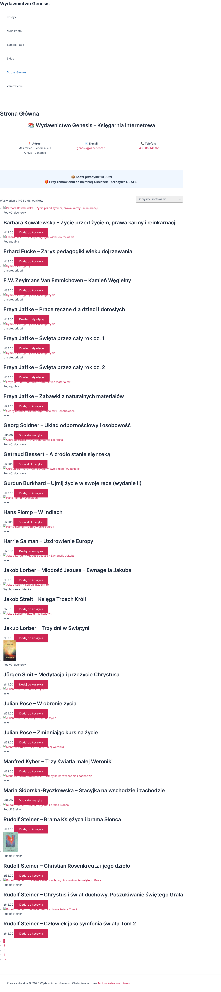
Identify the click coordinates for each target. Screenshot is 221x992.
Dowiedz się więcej (31, 319)
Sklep (10, 58)
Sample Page (15, 44)
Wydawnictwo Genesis (25, 3)
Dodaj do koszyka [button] (31, 232)
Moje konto (14, 31)
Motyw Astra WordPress (114, 983)
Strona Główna (16, 72)
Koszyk (11, 17)
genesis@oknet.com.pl (91, 148)
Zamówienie (15, 86)
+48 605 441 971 (148, 148)
